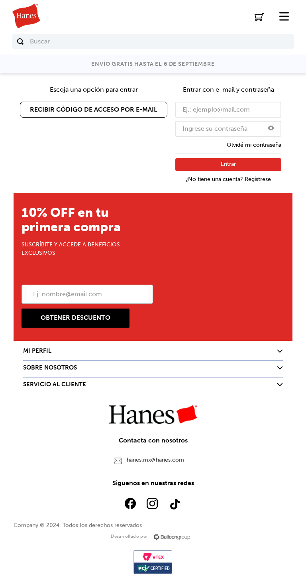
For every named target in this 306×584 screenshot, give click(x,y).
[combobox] (153, 41)
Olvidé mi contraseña (254, 145)
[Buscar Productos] (20, 41)
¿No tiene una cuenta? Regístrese (228, 179)
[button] (271, 129)
